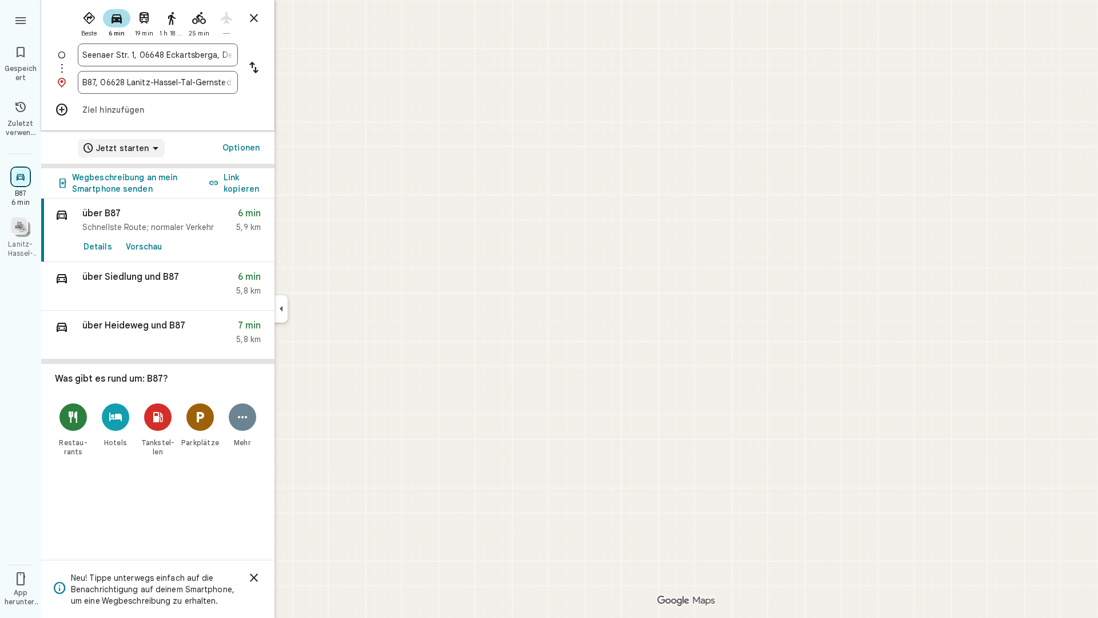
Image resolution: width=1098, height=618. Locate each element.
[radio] (89, 22)
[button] (157, 286)
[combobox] (157, 54)
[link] (157, 230)
